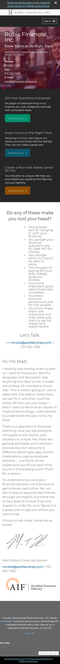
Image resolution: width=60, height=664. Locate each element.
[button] (49, 21)
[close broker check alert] (55, 3)
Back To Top (47, 653)
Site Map (5, 643)
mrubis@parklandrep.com (21, 81)
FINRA (4, 621)
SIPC (10, 621)
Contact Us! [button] (16, 118)
